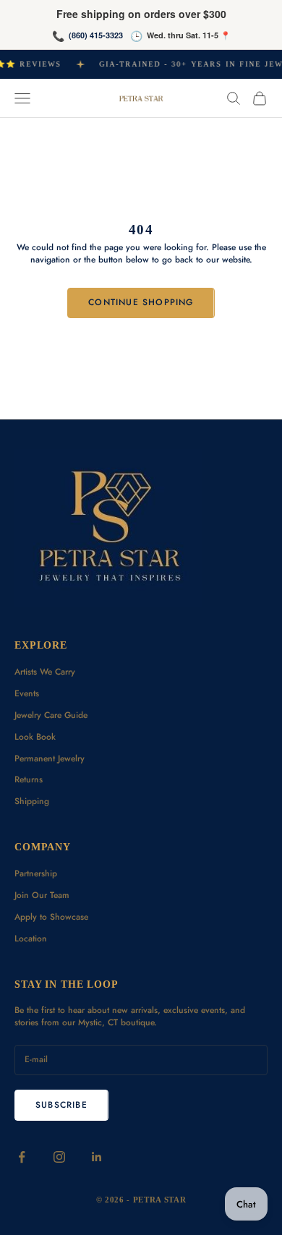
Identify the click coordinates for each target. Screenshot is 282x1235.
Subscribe (61, 1104)
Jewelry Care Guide (50, 715)
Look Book (35, 736)
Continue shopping (140, 302)
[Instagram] (59, 1157)
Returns (28, 779)
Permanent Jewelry (49, 758)
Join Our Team (41, 895)
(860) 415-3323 (96, 35)
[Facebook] (21, 1157)
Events (26, 693)
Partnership (35, 873)
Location (30, 938)
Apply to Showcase (51, 916)
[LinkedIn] (97, 1157)
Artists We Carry (44, 671)
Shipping (31, 801)
